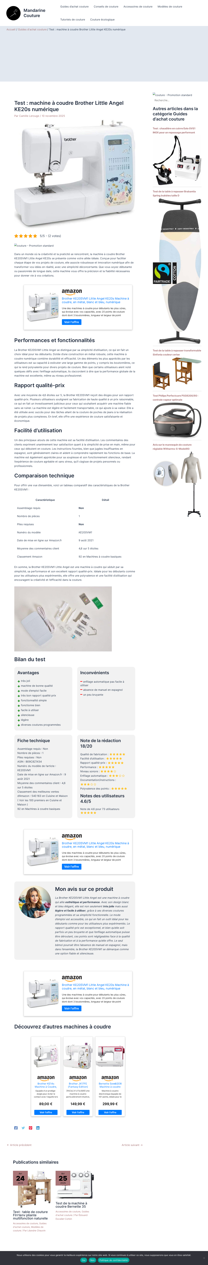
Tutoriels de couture (72, 19)
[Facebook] (16, 1128)
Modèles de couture (170, 6)
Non (92, 1260)
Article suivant (132, 1145)
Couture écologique (102, 19)
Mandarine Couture (34, 13)
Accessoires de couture (138, 6)
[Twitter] (23, 1128)
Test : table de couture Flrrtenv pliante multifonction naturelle (30, 1215)
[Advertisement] (104, 55)
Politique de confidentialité (113, 1260)
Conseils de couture (106, 6)
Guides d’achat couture (74, 6)
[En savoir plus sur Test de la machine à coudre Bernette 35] (75, 1184)
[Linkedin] (37, 1128)
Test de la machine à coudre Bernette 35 (71, 1204)
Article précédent (19, 1145)
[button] (34, 245)
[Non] (204, 1258)
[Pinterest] (30, 1128)
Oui (83, 1260)
